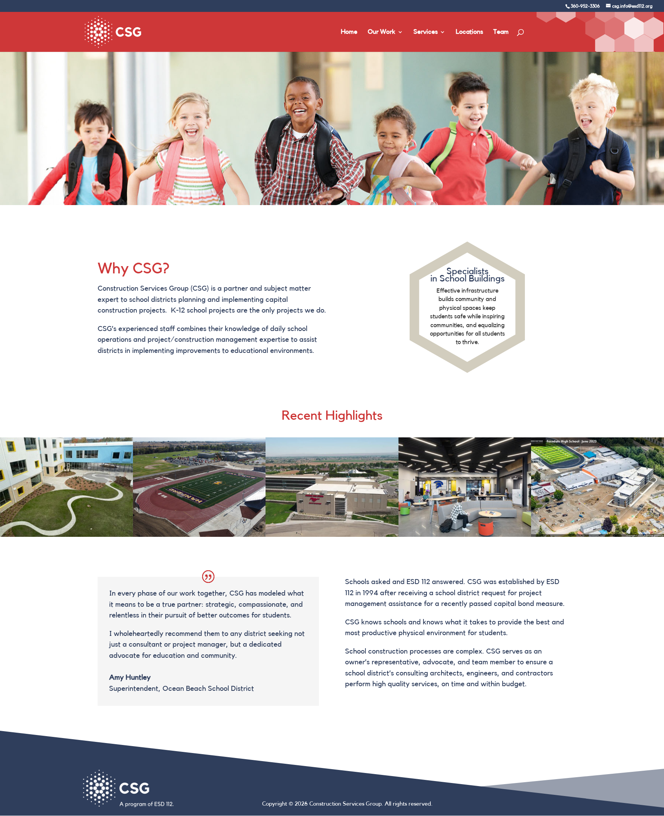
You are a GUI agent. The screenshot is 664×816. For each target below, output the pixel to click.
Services (425, 32)
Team (501, 32)
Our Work (381, 32)
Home (349, 32)
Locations (469, 32)
